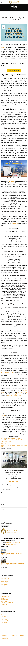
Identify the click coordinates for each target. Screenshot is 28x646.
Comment (3, 492)
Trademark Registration (7, 602)
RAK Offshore (4, 599)
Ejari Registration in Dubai (16, 211)
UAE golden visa (17, 394)
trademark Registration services (14, 395)
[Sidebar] (1, 195)
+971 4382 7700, (10, 542)
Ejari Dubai (11, 181)
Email (2, 509)
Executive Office (5, 578)
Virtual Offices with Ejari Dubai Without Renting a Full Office (14, 471)
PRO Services (4, 604)
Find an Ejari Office (14, 70)
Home (12, 9)
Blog (16, 9)
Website (3, 515)
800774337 (17, 542)
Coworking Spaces (5, 586)
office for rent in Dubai (8, 387)
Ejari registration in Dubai (7, 372)
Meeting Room (4, 584)
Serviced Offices (5, 583)
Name (2, 504)
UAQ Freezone (4, 601)
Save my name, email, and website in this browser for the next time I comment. (13, 523)
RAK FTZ (3, 598)
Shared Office (4, 581)
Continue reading (14, 481)
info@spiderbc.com (11, 544)
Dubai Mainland (5, 596)
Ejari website (14, 223)
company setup (22, 392)
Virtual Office (4, 580)
